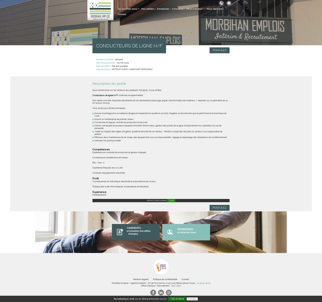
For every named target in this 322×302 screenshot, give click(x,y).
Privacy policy (204, 299)
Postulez (219, 50)
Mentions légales (141, 279)
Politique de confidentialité (165, 279)
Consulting (177, 9)
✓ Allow (171, 200)
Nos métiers (147, 9)
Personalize (192, 299)
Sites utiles (176, 286)
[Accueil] (100, 10)
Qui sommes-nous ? (128, 9)
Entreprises (163, 9)
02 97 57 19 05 (203, 283)
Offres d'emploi (194, 9)
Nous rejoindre (215, 9)
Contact (122, 14)
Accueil (95, 34)
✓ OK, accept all (176, 299)
